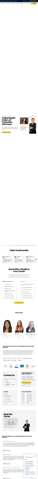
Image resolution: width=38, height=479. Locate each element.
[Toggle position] (34, 455)
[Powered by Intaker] (32, 477)
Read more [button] (4, 262)
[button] (9, 3)
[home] (4, 3)
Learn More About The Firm (26, 384)
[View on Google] (3, 257)
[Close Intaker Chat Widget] (35, 455)
